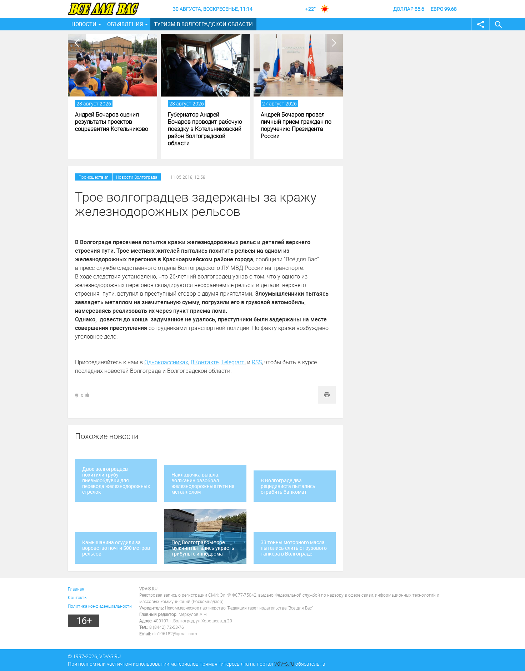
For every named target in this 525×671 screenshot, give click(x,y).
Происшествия (94, 177)
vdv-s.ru (284, 663)
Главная (76, 589)
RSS (257, 362)
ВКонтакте (205, 362)
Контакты (78, 597)
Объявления (125, 24)
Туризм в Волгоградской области (203, 24)
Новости (83, 24)
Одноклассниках (166, 362)
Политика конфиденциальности (100, 606)
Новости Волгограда (136, 177)
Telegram (233, 362)
